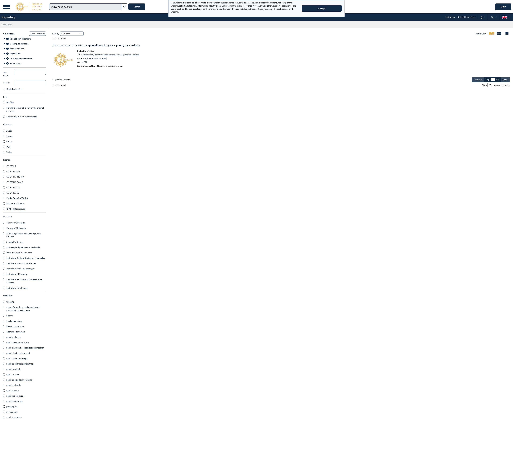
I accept (321, 8)
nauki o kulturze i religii (17, 358)
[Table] (506, 34)
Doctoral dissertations (21, 58)
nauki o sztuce (12, 374)
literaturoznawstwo (15, 326)
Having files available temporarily (21, 116)
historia (9, 315)
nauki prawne (12, 390)
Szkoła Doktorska (14, 242)
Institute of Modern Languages (20, 268)
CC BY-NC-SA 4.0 (14, 182)
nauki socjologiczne (15, 395)
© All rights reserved (15, 208)
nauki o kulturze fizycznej (18, 353)
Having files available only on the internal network (25, 109)
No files (10, 102)
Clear (32, 33)
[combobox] (85, 6)
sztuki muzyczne (14, 417)
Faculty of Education (15, 222)
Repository (8, 17)
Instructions (16, 63)
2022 (84, 62)
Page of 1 (492, 79)
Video (9, 152)
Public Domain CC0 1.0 (17, 198)
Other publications (19, 43)
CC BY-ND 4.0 (13, 187)
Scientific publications (20, 38)
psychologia (12, 411)
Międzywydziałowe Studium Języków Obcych (23, 235)
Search (137, 6)
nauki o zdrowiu (13, 385)
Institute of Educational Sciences (21, 263)
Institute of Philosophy (16, 274)
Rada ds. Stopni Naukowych (19, 252)
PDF (8, 146)
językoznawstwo (14, 321)
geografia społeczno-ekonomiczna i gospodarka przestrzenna (22, 309)
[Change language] (505, 17)
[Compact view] (499, 34)
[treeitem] (24, 39)
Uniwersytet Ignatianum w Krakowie (23, 247)
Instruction (450, 17)
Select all (41, 33)
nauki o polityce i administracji (20, 363)
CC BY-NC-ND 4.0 (15, 176)
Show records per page (496, 85)
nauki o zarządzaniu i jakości (19, 379)
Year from (5, 74)
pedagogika (11, 406)
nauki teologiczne (14, 401)
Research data (17, 48)
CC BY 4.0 (11, 166)
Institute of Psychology (17, 288)
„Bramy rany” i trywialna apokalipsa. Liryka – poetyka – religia (96, 45)
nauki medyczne (13, 337)
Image (9, 136)
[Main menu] (6, 6)
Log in (503, 6)
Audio (9, 130)
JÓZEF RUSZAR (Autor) (96, 58)
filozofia (10, 301)
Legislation (15, 53)
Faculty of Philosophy (16, 228)
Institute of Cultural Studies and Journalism (25, 258)
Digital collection (14, 89)
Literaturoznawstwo (15, 331)
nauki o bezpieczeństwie (17, 342)
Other (9, 141)
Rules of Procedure (466, 17)
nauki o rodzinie (13, 369)
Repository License (15, 203)
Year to (6, 82)
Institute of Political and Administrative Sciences (24, 281)
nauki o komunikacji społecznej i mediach (25, 347)
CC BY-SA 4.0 (12, 192)
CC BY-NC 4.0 (13, 171)
